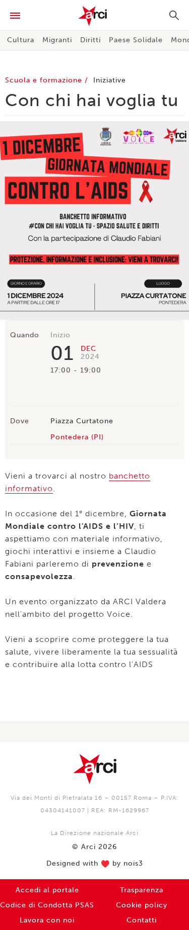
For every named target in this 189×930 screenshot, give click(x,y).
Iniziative (109, 80)
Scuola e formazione (45, 80)
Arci (94, 16)
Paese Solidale (136, 40)
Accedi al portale (47, 890)
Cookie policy (141, 905)
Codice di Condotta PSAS (47, 905)
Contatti (142, 920)
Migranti (57, 40)
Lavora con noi (47, 920)
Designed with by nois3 (94, 863)
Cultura (20, 40)
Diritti (90, 40)
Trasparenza (141, 890)
